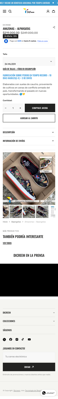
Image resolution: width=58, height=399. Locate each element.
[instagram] (17, 339)
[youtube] (29, 339)
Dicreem (17, 391)
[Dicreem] (29, 11)
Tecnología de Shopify (34, 391)
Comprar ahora (40, 107)
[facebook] (11, 339)
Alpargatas (16, 222)
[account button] (48, 11)
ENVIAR (27, 366)
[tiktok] (23, 339)
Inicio (5, 222)
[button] (53, 11)
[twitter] (4, 339)
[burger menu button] (4, 11)
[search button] (10, 11)
